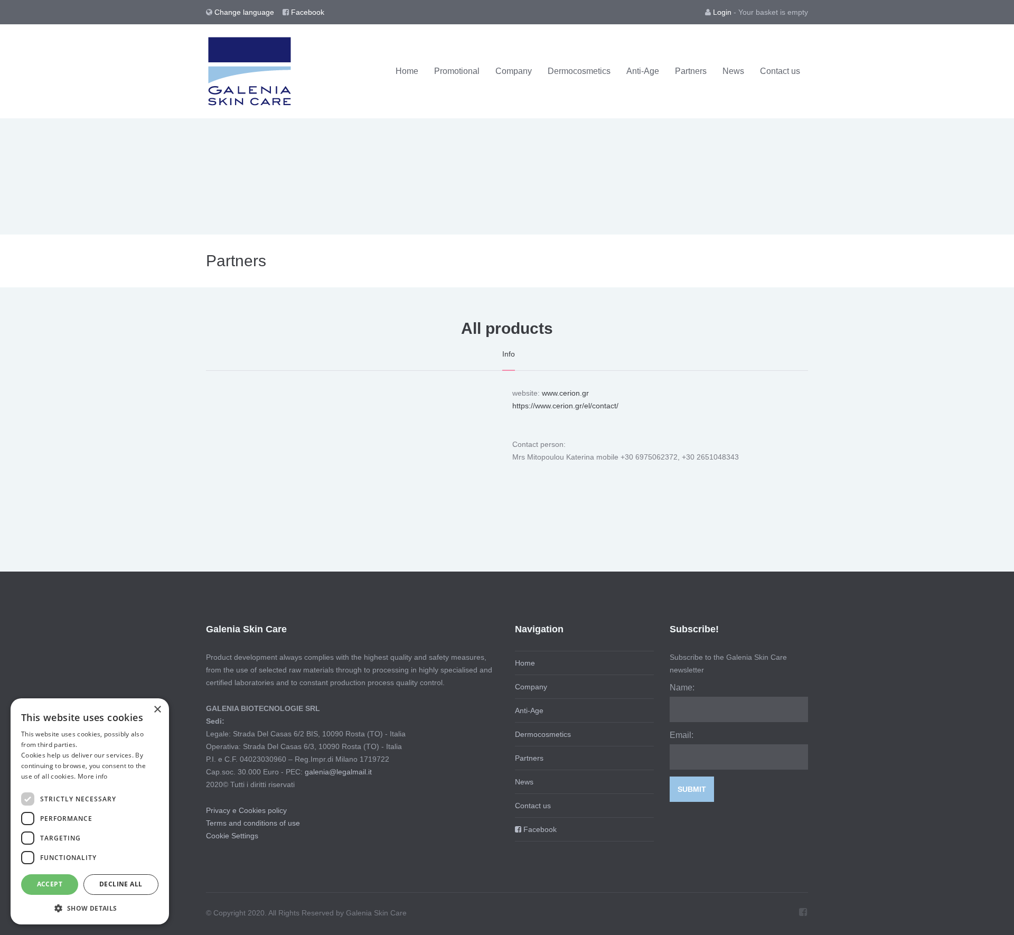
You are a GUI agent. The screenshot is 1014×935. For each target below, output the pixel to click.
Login (722, 12)
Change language (245, 12)
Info (508, 354)
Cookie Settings (232, 835)
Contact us (780, 71)
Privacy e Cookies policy (246, 810)
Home (407, 71)
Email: (681, 735)
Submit (692, 789)
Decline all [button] (120, 884)
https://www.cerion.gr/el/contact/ (565, 405)
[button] (89, 908)
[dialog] (90, 811)
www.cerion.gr (565, 393)
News (733, 71)
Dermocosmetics (579, 71)
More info (93, 776)
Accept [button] (49, 884)
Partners (691, 71)
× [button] (157, 710)
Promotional (457, 71)
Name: (682, 687)
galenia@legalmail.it (338, 772)
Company (513, 71)
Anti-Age (642, 71)
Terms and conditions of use (253, 823)
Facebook (306, 12)
